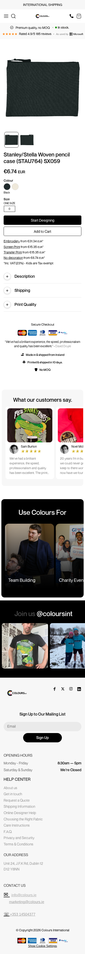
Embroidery (12, 241)
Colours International (55, 930)
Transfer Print (13, 252)
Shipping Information (19, 806)
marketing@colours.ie (26, 902)
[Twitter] (63, 689)
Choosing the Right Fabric (23, 819)
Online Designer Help (20, 812)
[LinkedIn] (79, 689)
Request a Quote (17, 800)
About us (10, 788)
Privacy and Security (19, 837)
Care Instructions (17, 825)
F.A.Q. (8, 831)
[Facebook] (54, 689)
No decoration (13, 258)
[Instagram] (71, 689)
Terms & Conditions (18, 844)
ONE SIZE (9, 203)
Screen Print (12, 247)
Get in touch (13, 794)
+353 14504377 (22, 914)
